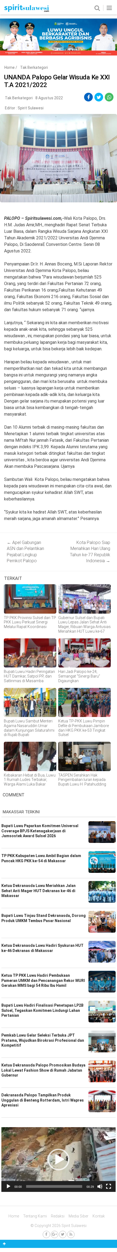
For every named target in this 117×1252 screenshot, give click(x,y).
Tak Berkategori (34, 67)
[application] (58, 1159)
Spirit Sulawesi (31, 108)
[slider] (54, 1186)
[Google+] (54, 1234)
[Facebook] (46, 1234)
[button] (58, 1159)
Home (9, 67)
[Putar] (8, 1186)
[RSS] (71, 1234)
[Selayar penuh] (108, 1186)
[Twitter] (62, 1234)
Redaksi (57, 1216)
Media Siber (78, 1216)
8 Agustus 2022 (49, 98)
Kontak (99, 1216)
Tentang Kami (35, 1216)
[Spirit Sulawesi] (26, 10)
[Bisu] (100, 1186)
